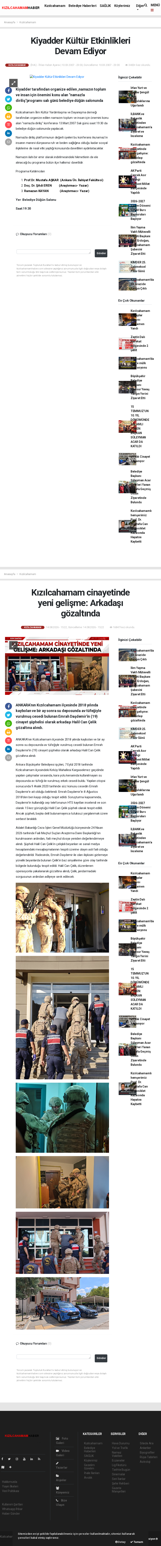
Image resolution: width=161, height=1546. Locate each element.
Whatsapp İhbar (12, 1509)
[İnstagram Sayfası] (19, 1459)
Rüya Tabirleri (148, 1457)
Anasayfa (10, 22)
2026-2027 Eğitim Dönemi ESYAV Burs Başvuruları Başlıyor (141, 210)
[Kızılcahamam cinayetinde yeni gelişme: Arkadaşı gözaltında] (57, 665)
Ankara (20, 764)
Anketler (145, 1448)
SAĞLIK (105, 6)
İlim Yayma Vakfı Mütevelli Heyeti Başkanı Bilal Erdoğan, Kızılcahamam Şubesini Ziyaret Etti (141, 240)
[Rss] (41, 1459)
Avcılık (88, 1477)
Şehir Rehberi (120, 1483)
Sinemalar (118, 1474)
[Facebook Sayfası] (3, 1459)
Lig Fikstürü (119, 1465)
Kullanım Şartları (12, 1504)
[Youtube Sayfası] (26, 1459)
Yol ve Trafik (120, 1448)
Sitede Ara (146, 1443)
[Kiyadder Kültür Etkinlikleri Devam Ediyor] (57, 76)
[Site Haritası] (4, 1467)
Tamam (138, 1541)
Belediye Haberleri (82, 6)
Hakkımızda (9, 1481)
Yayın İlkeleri (10, 1486)
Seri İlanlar (119, 1479)
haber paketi (8, 1541)
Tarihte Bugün (121, 1469)
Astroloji (145, 1461)
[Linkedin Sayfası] (33, 1459)
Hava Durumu (121, 1443)
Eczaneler (118, 1460)
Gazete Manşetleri (119, 1489)
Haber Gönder (11, 1513)
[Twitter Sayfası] (11, 1459)
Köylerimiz (122, 6)
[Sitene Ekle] (12, 1467)
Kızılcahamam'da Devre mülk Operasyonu (142, 363)
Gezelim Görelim (89, 1466)
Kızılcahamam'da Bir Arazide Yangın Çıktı (142, 284)
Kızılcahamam (54, 6)
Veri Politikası (10, 1491)
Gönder (101, 253)
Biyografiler (147, 1452)
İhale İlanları (91, 1473)
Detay (122, 1541)
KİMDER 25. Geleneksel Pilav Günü (138, 267)
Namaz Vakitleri (117, 1454)
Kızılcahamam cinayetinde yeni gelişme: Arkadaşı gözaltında (140, 153)
